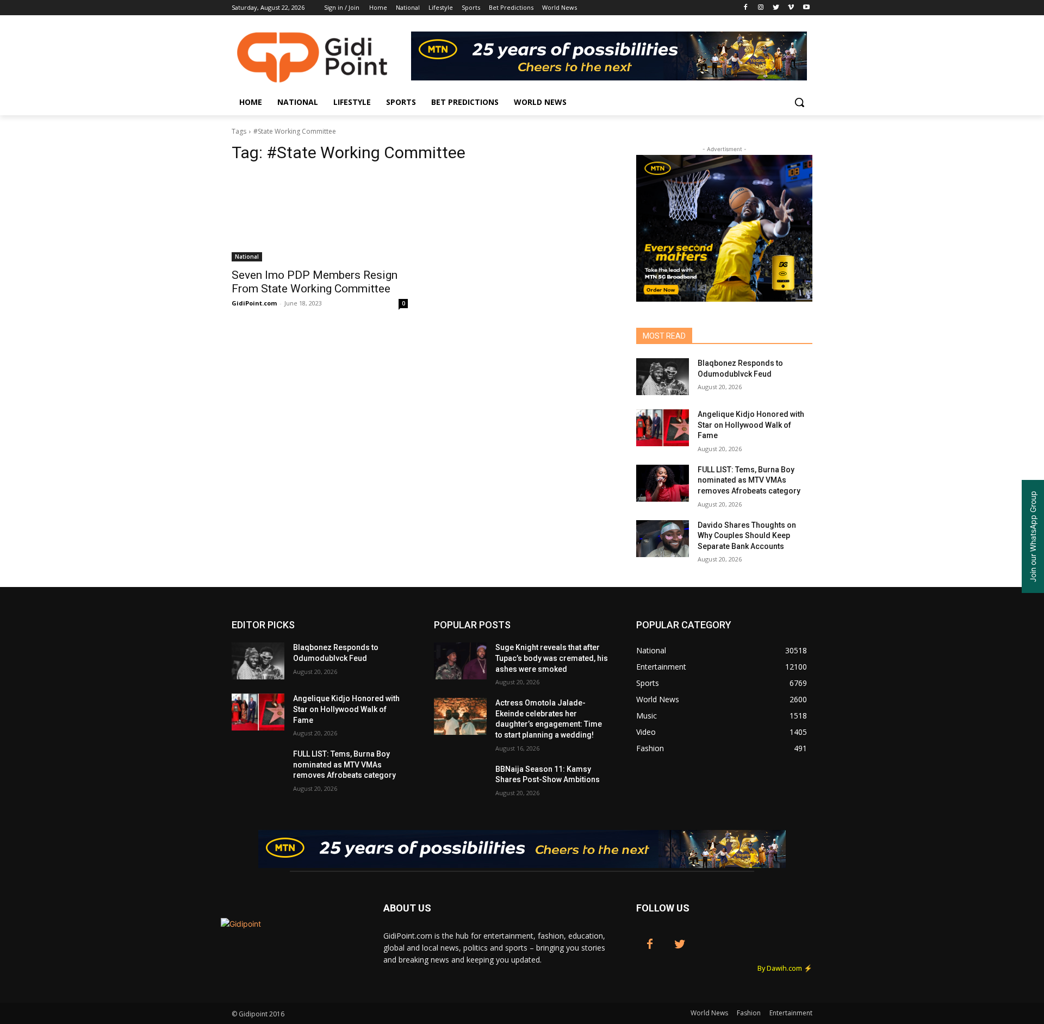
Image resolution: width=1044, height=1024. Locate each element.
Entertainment (790, 1012)
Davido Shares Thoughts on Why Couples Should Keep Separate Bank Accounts (747, 536)
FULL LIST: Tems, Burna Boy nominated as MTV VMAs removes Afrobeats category (749, 480)
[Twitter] (776, 8)
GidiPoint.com (254, 303)
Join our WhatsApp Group (1032, 536)
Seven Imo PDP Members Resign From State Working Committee (314, 282)
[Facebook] (745, 8)
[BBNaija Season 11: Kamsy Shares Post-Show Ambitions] (460, 782)
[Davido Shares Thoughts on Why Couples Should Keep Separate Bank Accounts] (662, 538)
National (247, 256)
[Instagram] (761, 8)
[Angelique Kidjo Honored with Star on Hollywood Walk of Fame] (662, 427)
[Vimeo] (791, 8)
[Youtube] (806, 8)
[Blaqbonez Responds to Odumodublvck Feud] (662, 376)
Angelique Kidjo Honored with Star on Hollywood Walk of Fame (751, 425)
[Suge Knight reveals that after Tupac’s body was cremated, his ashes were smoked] (460, 660)
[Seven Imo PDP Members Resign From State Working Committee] (320, 217)
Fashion (749, 1012)
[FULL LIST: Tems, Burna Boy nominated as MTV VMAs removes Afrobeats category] (662, 483)
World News (709, 1012)
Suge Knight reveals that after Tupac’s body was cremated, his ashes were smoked (551, 658)
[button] (799, 102)
